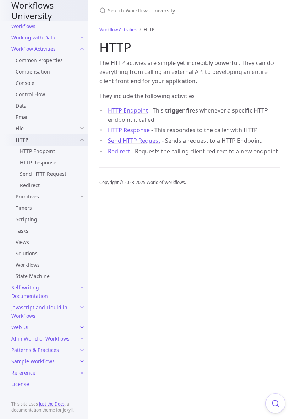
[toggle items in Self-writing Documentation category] (82, 287)
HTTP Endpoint (37, 151)
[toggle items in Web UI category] (82, 327)
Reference (23, 372)
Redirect (30, 185)
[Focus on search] (275, 403)
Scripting (26, 219)
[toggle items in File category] (82, 128)
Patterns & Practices (35, 350)
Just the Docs (52, 404)
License (20, 384)
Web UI (20, 327)
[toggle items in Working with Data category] (82, 37)
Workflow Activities (33, 48)
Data (21, 105)
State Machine (33, 276)
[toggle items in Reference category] (82, 373)
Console (25, 83)
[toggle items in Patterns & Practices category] (82, 350)
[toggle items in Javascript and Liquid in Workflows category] (82, 307)
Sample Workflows (33, 361)
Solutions (27, 253)
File (20, 128)
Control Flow (30, 94)
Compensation (33, 71)
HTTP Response (38, 162)
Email (22, 117)
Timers (24, 208)
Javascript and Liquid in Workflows (39, 311)
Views (22, 242)
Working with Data (33, 37)
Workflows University (32, 10)
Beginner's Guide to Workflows (35, 21)
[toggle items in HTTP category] (82, 140)
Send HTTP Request (43, 173)
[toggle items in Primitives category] (82, 196)
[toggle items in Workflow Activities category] (82, 49)
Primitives (27, 196)
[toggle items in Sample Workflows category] (82, 361)
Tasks (22, 230)
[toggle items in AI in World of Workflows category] (82, 338)
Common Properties (39, 60)
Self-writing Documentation (29, 291)
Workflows (28, 264)
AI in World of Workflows (40, 338)
